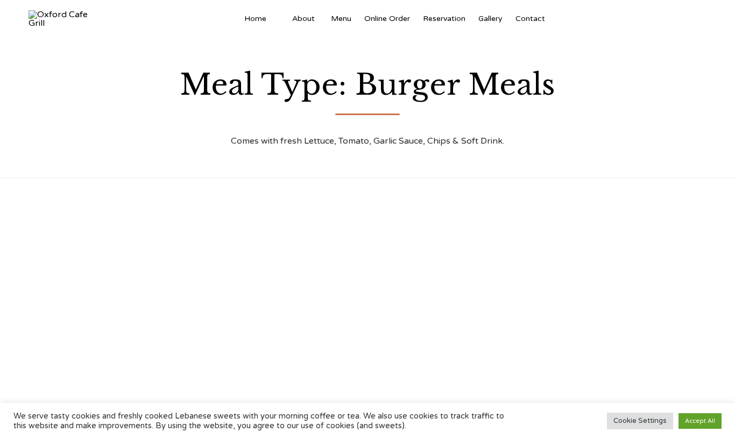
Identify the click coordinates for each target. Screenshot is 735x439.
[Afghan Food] (279, 19)
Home (255, 18)
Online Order (387, 18)
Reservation (444, 18)
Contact (530, 18)
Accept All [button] (700, 420)
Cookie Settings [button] (640, 420)
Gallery (490, 18)
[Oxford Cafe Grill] (62, 18)
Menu (341, 18)
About (303, 18)
